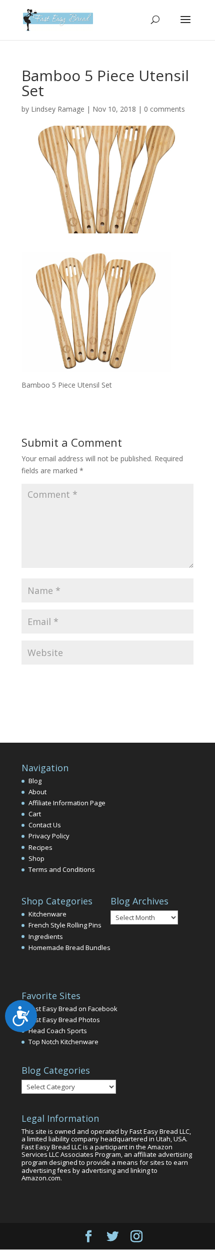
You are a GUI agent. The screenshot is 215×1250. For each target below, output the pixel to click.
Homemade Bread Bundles (69, 947)
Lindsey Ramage (57, 109)
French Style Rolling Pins (65, 924)
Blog (35, 780)
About (37, 791)
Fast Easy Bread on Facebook (73, 1008)
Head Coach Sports (57, 1030)
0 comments (164, 109)
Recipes (40, 847)
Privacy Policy (49, 835)
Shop (36, 858)
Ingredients (45, 936)
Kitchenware (47, 913)
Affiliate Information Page (67, 802)
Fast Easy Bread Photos (64, 1019)
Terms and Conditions (61, 869)
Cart (34, 813)
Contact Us (44, 824)
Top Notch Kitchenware (63, 1041)
